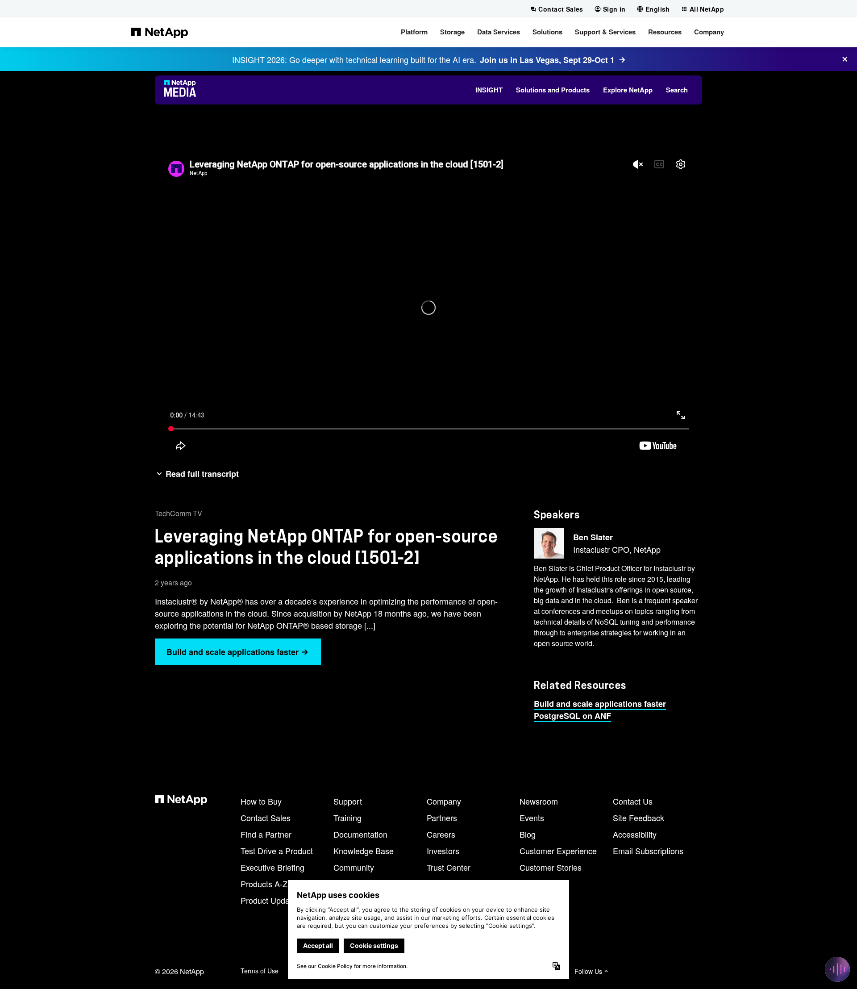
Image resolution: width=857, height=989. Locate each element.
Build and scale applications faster (600, 703)
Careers (441, 834)
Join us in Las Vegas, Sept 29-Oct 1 (547, 59)
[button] (414, 32)
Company (444, 801)
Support (347, 801)
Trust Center (448, 867)
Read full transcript (202, 474)
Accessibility (635, 834)
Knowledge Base (363, 850)
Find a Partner (266, 834)
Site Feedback (638, 817)
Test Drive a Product (277, 850)
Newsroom (539, 801)
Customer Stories (551, 867)
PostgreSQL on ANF (572, 716)
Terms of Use (260, 970)
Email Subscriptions (648, 850)
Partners (442, 817)
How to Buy (261, 801)
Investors (443, 850)
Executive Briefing (272, 867)
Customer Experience (558, 850)
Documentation (360, 834)
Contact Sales (266, 817)
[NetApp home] (159, 32)
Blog (528, 834)
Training (347, 817)
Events (532, 817)
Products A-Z (264, 883)
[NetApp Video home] (183, 90)
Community (353, 867)
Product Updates (270, 900)
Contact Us (633, 801)
